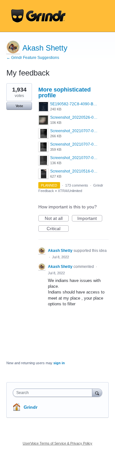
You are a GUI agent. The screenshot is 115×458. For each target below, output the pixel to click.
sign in (59, 363)
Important (89, 218)
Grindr (30, 407)
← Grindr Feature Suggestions (32, 57)
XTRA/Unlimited (70, 191)
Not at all (57, 218)
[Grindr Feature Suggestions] (38, 16)
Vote (19, 106)
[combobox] (54, 392)
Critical (58, 229)
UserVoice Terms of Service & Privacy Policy (57, 443)
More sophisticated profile (64, 92)
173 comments (76, 185)
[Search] (97, 393)
